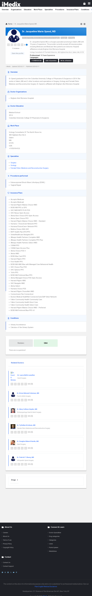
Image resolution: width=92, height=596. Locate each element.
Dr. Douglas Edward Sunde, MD (28, 441)
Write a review (66, 60)
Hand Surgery (21, 378)
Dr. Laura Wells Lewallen (26, 375)
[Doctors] (11, 4)
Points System (53, 547)
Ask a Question (51, 60)
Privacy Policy (7, 544)
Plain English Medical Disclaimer (46, 586)
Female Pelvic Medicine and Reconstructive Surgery (41, 38)
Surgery (64, 38)
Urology (71, 38)
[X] (11, 572)
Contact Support (8, 566)
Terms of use (7, 540)
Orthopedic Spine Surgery (25, 460)
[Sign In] (84, 3)
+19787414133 (37, 60)
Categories (52, 540)
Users (51, 544)
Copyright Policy (8, 547)
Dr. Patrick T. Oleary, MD (25, 457)
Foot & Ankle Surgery (24, 396)
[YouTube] (13, 572)
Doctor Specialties (55, 532)
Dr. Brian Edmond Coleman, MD (28, 393)
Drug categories (54, 536)
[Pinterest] (16, 572)
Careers (5, 532)
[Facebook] (2, 572)
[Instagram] (5, 572)
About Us (6, 536)
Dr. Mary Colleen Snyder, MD (27, 409)
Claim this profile (17, 53)
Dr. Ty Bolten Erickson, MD (26, 425)
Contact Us (6, 562)
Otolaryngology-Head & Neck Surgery (29, 412)
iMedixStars (53, 551)
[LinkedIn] (8, 572)
